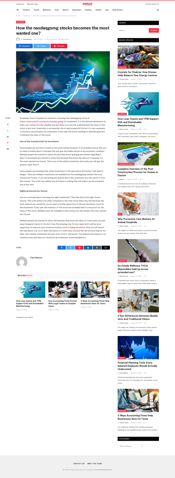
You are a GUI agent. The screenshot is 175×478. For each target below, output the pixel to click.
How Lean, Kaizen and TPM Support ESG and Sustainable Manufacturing (30, 303)
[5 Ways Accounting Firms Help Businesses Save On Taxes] (95, 289)
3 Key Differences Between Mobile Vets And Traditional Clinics (138, 317)
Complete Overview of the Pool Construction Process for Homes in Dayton (138, 172)
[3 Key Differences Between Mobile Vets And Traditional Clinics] (138, 300)
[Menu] (18, 9)
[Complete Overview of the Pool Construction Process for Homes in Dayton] (138, 153)
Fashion (88, 10)
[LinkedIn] (7, 136)
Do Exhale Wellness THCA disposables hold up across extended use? (133, 269)
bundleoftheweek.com (103, 470)
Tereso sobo (124, 79)
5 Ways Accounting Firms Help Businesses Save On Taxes (95, 302)
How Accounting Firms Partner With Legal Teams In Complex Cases (62, 303)
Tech (57, 10)
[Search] (158, 9)
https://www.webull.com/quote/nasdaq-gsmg (41, 121)
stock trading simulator (73, 227)
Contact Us (20, 4)
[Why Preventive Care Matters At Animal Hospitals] (138, 204)
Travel (36, 10)
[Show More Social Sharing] (70, 46)
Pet (120, 214)
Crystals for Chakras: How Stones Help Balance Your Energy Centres (137, 74)
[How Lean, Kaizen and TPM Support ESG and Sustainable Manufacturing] (30, 289)
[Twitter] (7, 130)
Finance (26, 10)
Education (76, 10)
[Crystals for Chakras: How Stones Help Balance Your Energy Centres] (138, 57)
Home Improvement (126, 164)
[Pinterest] (7, 142)
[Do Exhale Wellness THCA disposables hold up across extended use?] (138, 250)
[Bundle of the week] (87, 4)
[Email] (7, 148)
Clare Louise (124, 129)
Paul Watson (27, 39)
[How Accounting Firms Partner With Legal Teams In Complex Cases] (63, 289)
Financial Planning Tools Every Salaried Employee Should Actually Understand (137, 366)
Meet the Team (32, 4)
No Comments (52, 39)
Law (107, 10)
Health (98, 10)
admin (122, 179)
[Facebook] (7, 124)
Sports (65, 10)
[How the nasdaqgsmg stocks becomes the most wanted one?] (63, 82)
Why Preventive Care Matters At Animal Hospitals (136, 221)
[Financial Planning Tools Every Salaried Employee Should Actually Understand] (138, 347)
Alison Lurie (124, 276)
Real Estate (117, 10)
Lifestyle (122, 67)
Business (47, 10)
